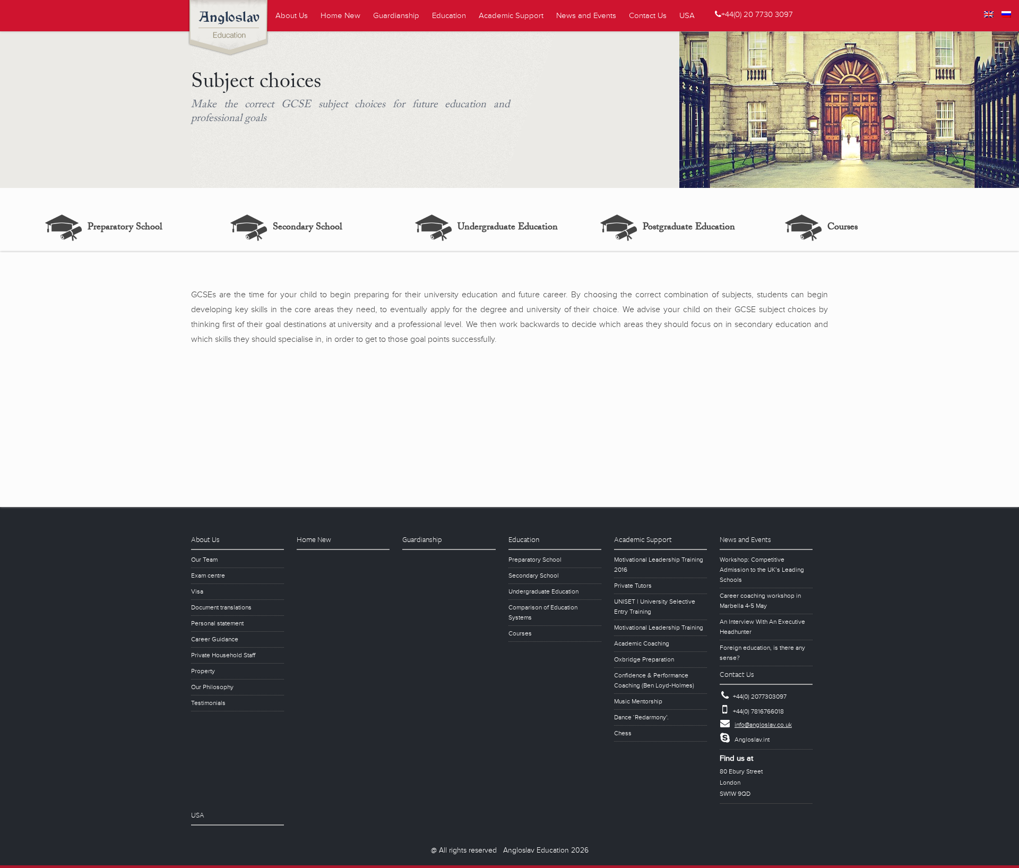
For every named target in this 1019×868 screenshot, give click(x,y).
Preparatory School (125, 228)
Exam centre (208, 576)
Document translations (221, 608)
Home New (340, 16)
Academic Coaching (641, 644)
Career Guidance (214, 639)
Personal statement (217, 624)
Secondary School (307, 228)
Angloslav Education (232, 29)
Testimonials (208, 703)
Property (203, 671)
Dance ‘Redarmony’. (641, 717)
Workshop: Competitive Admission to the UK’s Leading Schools (762, 570)
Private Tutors (633, 586)
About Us (291, 16)
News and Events (586, 16)
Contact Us (648, 16)
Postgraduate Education (689, 228)
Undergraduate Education (507, 228)
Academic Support (511, 16)
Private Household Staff (223, 655)
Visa (197, 592)
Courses (842, 228)
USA (687, 16)
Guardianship (396, 16)
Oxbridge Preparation (644, 660)
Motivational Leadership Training (658, 628)
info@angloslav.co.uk (763, 725)
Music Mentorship (638, 702)
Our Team (204, 560)
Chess (623, 733)
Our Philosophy (212, 687)
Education (449, 16)
